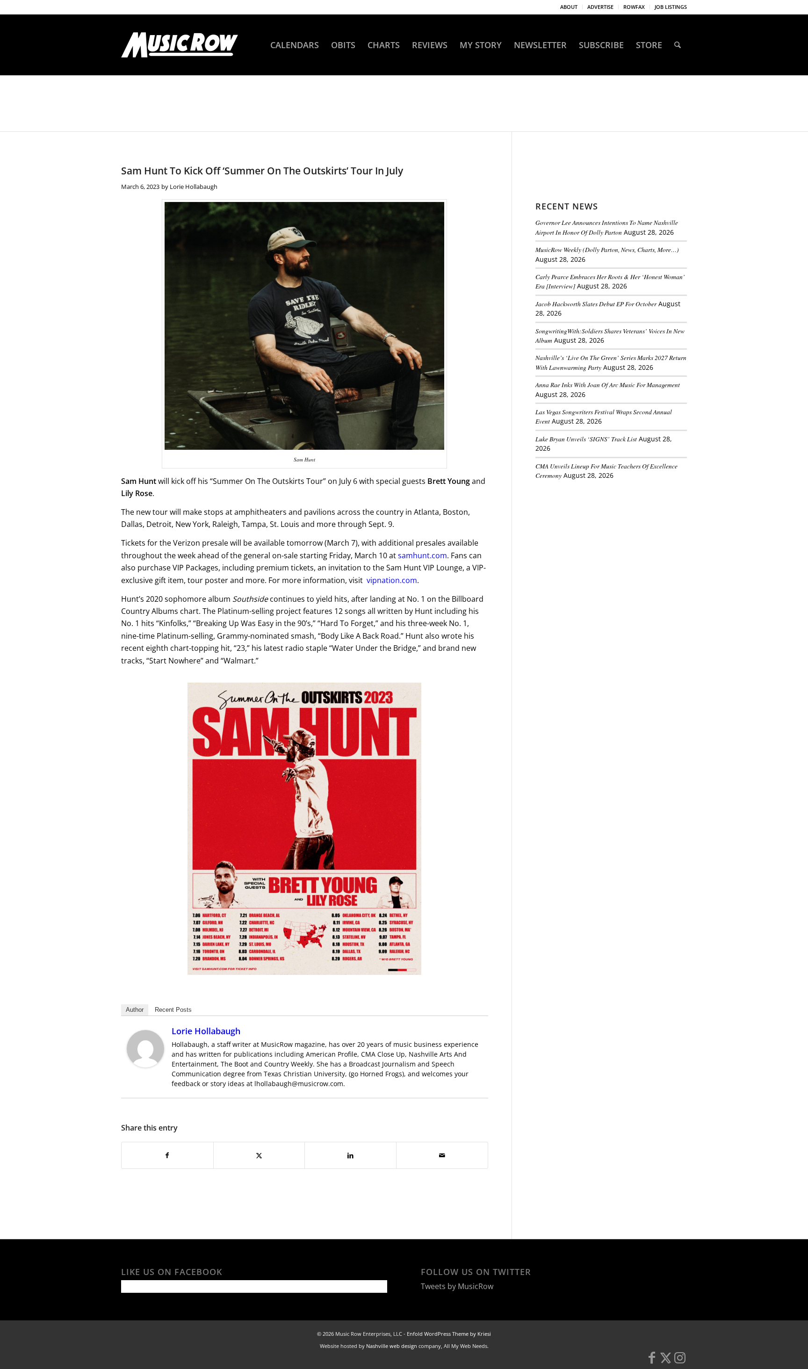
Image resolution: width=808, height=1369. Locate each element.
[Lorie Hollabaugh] (145, 1064)
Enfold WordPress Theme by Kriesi (449, 1333)
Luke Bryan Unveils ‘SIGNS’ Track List (586, 438)
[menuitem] (569, 7)
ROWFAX (634, 6)
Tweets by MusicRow (457, 1286)
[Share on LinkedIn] (350, 1155)
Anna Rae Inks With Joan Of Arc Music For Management (607, 384)
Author (135, 1009)
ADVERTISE (600, 6)
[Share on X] (259, 1155)
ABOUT (568, 6)
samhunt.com (422, 555)
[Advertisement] (605, 551)
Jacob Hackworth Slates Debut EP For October (595, 303)
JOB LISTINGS (671, 6)
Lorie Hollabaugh (193, 186)
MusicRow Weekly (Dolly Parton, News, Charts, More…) (607, 249)
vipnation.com (392, 580)
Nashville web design (391, 1345)
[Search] (677, 44)
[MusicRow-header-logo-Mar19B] (179, 44)
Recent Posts (173, 1009)
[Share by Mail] (442, 1155)
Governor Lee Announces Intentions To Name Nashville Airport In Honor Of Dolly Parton (606, 227)
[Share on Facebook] (167, 1155)
